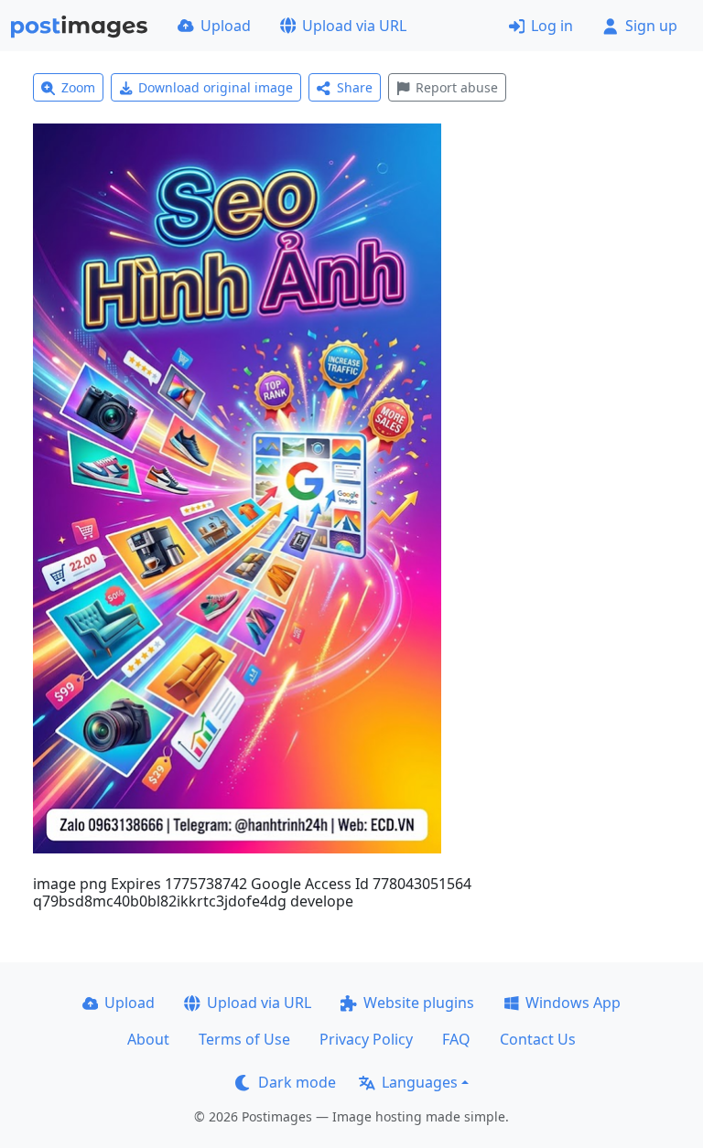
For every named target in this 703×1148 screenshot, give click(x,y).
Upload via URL (354, 26)
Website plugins (418, 1002)
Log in (552, 26)
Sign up (651, 26)
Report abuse (457, 87)
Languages (420, 1082)
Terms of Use (244, 1039)
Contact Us (538, 1039)
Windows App (573, 1002)
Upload (225, 26)
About (148, 1039)
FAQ (456, 1039)
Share (355, 87)
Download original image (215, 87)
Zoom (78, 87)
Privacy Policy (366, 1039)
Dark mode (297, 1082)
